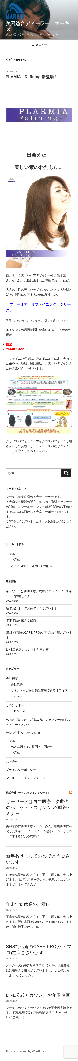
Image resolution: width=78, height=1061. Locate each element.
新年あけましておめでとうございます (31, 608)
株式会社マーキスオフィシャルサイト (28, 792)
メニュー (41, 44)
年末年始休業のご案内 (21, 620)
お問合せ (12, 761)
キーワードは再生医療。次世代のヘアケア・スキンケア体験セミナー (38, 807)
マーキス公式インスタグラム (25, 777)
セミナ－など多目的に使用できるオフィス (39, 690)
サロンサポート (16, 705)
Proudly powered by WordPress (26, 1051)
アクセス (17, 696)
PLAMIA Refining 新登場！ (32, 77)
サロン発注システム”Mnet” (24, 732)
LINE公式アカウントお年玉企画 (27, 649)
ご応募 (15, 559)
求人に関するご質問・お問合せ (32, 566)
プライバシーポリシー (21, 769)
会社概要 (12, 678)
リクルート (13, 554)
